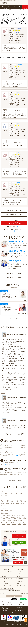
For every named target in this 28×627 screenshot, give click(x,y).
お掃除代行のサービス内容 (14, 273)
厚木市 (18, 515)
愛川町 (19, 524)
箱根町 (3, 524)
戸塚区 (22, 503)
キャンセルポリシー (15, 455)
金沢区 (17, 503)
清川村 (24, 524)
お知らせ (7, 583)
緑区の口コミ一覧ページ (14, 210)
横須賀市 (3, 515)
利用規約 (21, 602)
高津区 (11, 493)
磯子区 (12, 503)
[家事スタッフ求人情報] (14, 559)
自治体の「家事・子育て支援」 (14, 590)
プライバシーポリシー (7, 602)
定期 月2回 (17, 32)
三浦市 (19, 518)
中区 (17, 500)
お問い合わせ (21, 604)
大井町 (10, 522)
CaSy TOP (3, 9)
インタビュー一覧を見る (14, 318)
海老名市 (13, 517)
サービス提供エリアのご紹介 (11, 9)
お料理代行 (21, 569)
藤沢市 (18, 517)
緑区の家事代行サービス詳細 (14, 214)
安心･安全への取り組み (7, 588)
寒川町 (23, 517)
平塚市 (8, 518)
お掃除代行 (19, 28)
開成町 (25, 522)
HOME (14, 566)
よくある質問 (21, 581)
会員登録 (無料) (19, 536)
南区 (21, 500)
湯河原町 (14, 524)
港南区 (7, 503)
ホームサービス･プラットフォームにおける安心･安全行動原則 (14, 593)
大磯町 (20, 520)
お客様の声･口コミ (21, 578)
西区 (13, 500)
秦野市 (24, 518)
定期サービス (21, 574)
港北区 (6, 502)
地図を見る (14, 612)
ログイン (19, 226)
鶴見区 (2, 500)
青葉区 (11, 502)
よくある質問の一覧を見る (14, 480)
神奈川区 (8, 500)
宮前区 (16, 493)
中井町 (5, 522)
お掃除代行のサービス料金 (14, 277)
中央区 (6, 510)
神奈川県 (19, 9)
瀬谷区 (2, 503)
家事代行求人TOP (14, 231)
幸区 (2, 493)
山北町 (20, 522)
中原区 (6, 493)
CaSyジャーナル (21, 585)
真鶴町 (8, 524)
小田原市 (14, 518)
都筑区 (16, 502)
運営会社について (21, 583)
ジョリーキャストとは (7, 578)
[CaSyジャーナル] (14, 552)
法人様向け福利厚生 (7, 585)
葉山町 (16, 520)
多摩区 (5, 495)
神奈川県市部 (4, 513)
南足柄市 (10, 520)
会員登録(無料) (18, 562)
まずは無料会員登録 (14, 223)
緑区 (24, 502)
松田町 (15, 522)
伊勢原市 (4, 520)
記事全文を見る (21, 300)
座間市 (23, 515)
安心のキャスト (21, 576)
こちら (5, 464)
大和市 (2, 517)
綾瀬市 (7, 517)
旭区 (21, 502)
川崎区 (21, 493)
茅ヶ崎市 (3, 518)
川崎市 (2, 491)
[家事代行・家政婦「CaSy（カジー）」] (4, 2)
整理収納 (21, 571)
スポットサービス (7, 574)
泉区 (5, 505)
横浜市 (23, 9)
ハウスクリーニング (7, 571)
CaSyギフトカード (7, 576)
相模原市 (3, 508)
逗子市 (13, 515)
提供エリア (7, 581)
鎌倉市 (8, 515)
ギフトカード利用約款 (7, 604)
